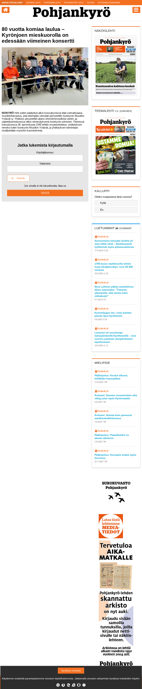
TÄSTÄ (45, 193)
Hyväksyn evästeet (71, 670)
